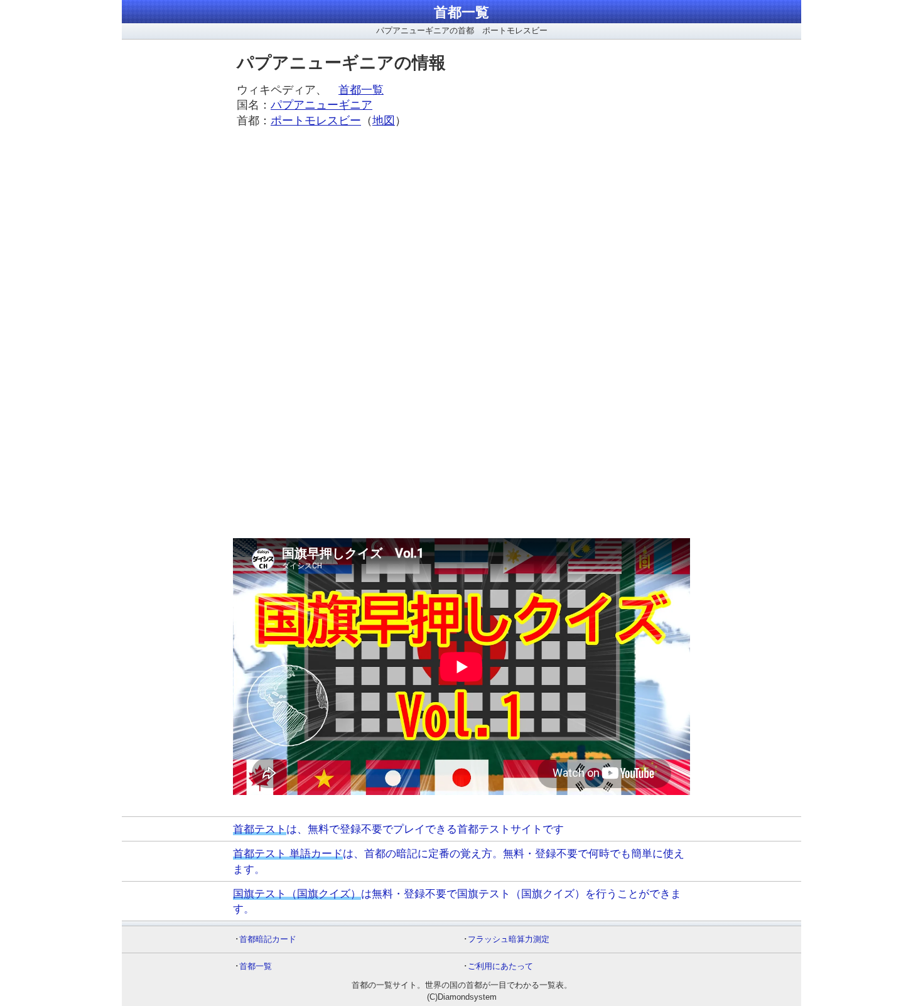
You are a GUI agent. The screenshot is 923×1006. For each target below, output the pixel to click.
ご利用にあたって (500, 966)
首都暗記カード (267, 939)
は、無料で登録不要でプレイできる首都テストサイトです (398, 829)
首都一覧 (461, 12)
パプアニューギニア (321, 105)
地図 (383, 120)
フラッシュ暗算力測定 (508, 939)
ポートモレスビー (316, 120)
